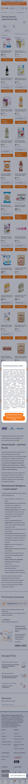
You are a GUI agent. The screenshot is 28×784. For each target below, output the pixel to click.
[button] (25, 774)
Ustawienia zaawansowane (14, 414)
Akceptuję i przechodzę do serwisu (14, 418)
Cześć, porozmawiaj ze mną (17, 775)
